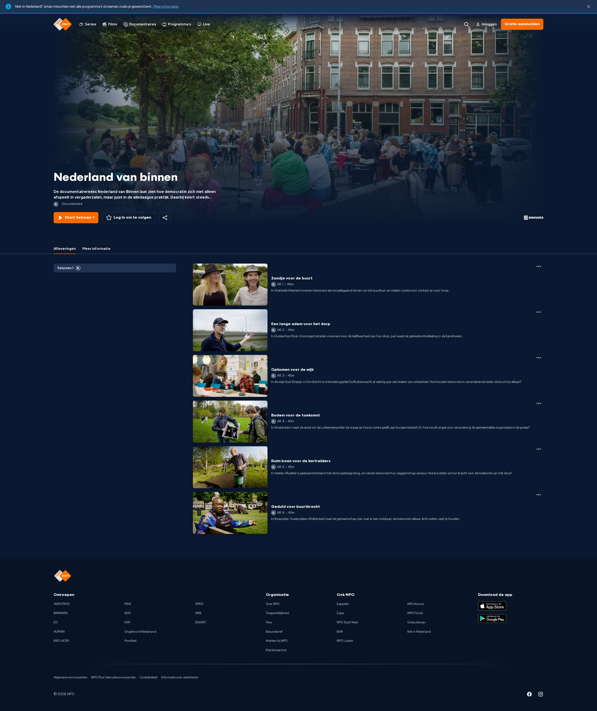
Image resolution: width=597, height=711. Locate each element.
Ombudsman (416, 622)
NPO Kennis (415, 604)
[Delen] (165, 217)
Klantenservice (276, 650)
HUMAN (59, 631)
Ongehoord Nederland (140, 631)
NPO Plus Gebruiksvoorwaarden (113, 677)
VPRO (199, 604)
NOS (128, 613)
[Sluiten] (588, 6)
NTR (127, 622)
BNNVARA (61, 613)
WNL (198, 613)
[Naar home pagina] (63, 24)
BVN (340, 631)
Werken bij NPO (277, 640)
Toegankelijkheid (277, 613)
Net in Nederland (419, 631)
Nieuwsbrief (274, 631)
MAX (128, 604)
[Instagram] (540, 694)
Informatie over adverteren (179, 677)
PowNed (130, 640)
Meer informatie (165, 6)
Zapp (340, 613)
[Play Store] (492, 618)
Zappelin (343, 604)
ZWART (200, 622)
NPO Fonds (415, 613)
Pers (269, 622)
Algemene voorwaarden (70, 677)
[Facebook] (529, 694)
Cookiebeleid (148, 677)
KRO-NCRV (61, 640)
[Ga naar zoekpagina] (466, 24)
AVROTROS (62, 604)
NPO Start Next (347, 622)
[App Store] (492, 606)
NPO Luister (345, 640)
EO (56, 622)
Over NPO (272, 604)
